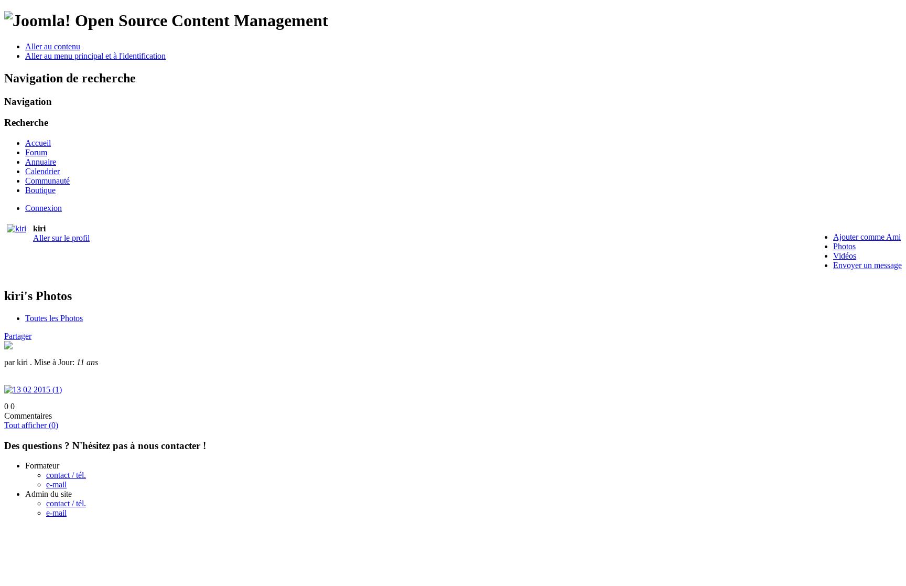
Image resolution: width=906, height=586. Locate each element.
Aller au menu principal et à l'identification (95, 55)
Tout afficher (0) (31, 425)
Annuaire (40, 161)
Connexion (43, 208)
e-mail (56, 484)
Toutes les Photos (54, 318)
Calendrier (42, 171)
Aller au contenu (52, 46)
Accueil (38, 142)
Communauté (47, 180)
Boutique (40, 190)
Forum (36, 152)
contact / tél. (66, 475)
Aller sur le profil (61, 237)
